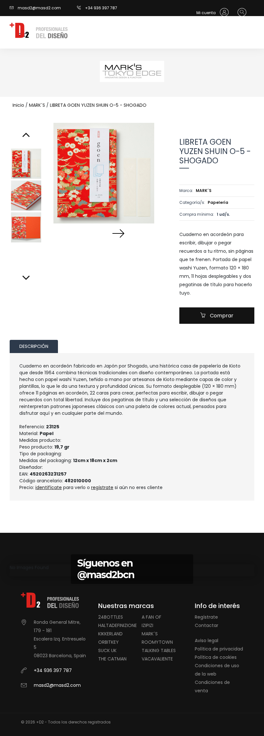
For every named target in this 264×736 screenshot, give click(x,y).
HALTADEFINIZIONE (117, 625)
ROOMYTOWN (157, 642)
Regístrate (206, 617)
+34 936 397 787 (101, 8)
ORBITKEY (108, 642)
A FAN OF (151, 617)
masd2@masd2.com (39, 8)
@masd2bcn (105, 575)
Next (118, 233)
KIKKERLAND (110, 634)
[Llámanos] (81, 8)
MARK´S (37, 105)
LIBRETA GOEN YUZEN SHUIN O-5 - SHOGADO (98, 105)
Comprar (221, 315)
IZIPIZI (147, 625)
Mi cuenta (206, 12)
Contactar (206, 625)
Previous (89, 233)
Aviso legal (206, 640)
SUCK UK (107, 650)
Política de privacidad (219, 649)
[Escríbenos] (13, 8)
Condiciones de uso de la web (217, 669)
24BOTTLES (110, 617)
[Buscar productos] (240, 12)
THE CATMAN (112, 659)
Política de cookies (216, 657)
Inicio (18, 105)
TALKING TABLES (159, 650)
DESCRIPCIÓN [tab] (33, 346)
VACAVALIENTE (157, 659)
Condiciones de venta (212, 686)
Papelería (218, 202)
